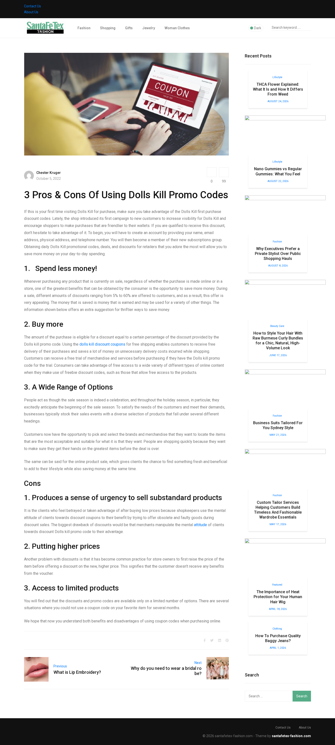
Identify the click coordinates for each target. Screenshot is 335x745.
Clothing (277, 628)
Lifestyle (277, 77)
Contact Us (32, 6)
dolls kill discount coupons (102, 344)
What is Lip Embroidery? (77, 672)
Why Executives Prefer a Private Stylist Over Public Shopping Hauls (278, 253)
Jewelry (148, 28)
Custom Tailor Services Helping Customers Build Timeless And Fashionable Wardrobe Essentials (278, 510)
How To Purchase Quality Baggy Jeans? (278, 638)
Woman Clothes (177, 28)
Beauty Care (277, 326)
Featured (277, 584)
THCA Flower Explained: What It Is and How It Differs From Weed (278, 89)
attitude (200, 524)
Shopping (108, 28)
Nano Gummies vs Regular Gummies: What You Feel (278, 171)
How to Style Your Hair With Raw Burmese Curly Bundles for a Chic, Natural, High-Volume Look (278, 340)
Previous (60, 666)
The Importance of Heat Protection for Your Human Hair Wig (278, 597)
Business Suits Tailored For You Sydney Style (278, 425)
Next (198, 663)
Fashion (83, 28)
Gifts (129, 28)
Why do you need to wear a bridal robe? (166, 671)
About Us (31, 12)
